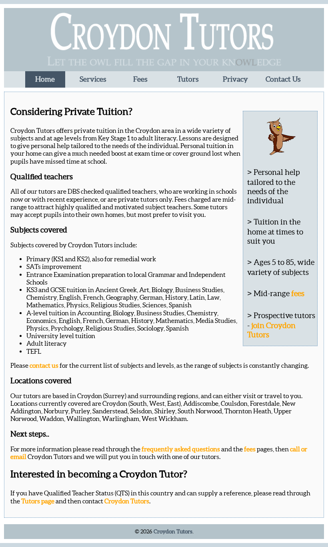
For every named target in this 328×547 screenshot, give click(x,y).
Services (93, 79)
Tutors (187, 79)
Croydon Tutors (126, 501)
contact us (44, 365)
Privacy (235, 79)
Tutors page (37, 501)
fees (297, 293)
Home (45, 79)
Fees (140, 79)
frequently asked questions (181, 449)
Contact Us (283, 79)
